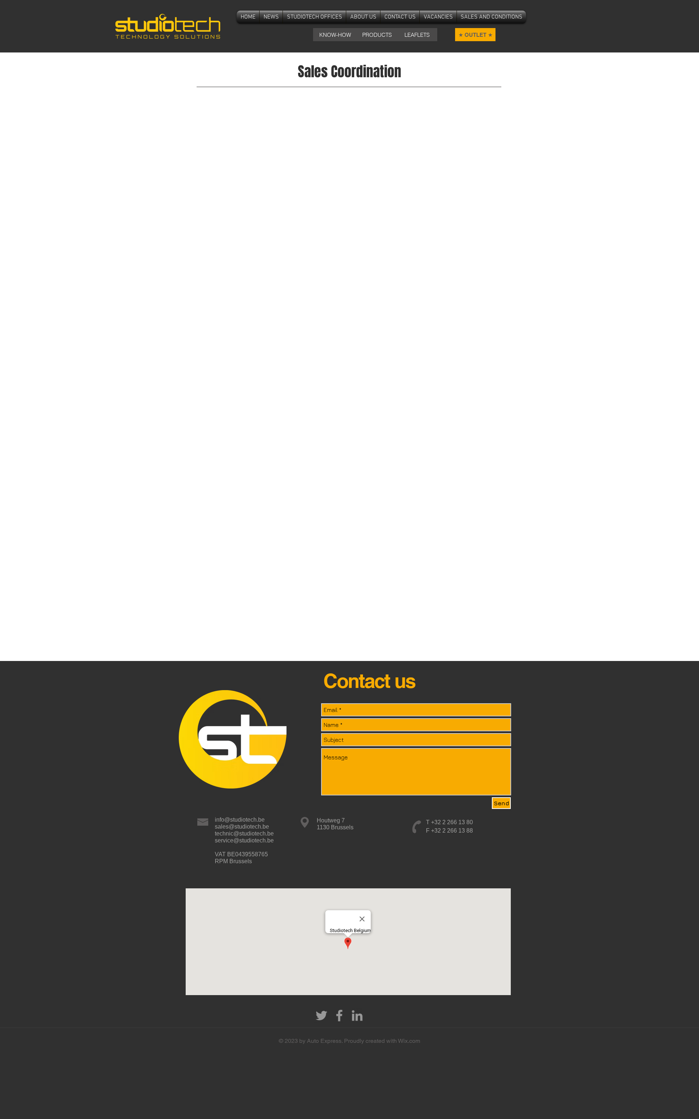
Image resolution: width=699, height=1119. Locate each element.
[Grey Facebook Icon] (339, 1015)
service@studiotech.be (244, 840)
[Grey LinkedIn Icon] (357, 1015)
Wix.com (409, 1040)
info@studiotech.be (240, 820)
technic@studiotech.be (244, 833)
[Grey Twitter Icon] (321, 1015)
